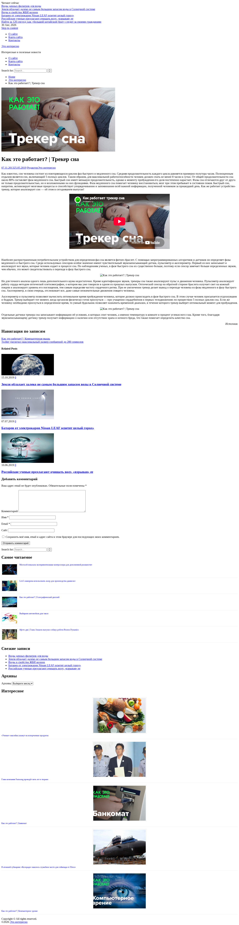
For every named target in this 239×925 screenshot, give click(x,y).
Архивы (6, 683)
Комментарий (9, 511)
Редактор (32, 167)
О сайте (13, 34)
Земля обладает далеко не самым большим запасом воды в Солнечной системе (48, 9)
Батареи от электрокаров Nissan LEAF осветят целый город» (37, 15)
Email (5, 523)
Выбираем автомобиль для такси (33, 613)
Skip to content (9, 28)
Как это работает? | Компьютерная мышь (25, 338)
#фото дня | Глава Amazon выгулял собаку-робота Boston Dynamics (49, 630)
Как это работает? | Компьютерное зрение (19, 911)
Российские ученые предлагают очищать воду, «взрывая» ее (37, 18)
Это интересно (10, 46)
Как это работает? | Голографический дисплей (39, 597)
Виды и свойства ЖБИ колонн (19, 12)
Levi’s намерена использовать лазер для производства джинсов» (47, 581)
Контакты (14, 40)
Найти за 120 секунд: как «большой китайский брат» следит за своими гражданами (51, 21)
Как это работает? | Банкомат (14, 823)
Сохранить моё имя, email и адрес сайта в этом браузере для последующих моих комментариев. (63, 536)
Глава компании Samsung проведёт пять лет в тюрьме (24, 779)
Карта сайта (15, 37)
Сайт (4, 530)
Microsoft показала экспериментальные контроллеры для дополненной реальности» (55, 565)
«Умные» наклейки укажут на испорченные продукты (24, 735)
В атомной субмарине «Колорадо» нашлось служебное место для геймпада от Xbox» (38, 867)
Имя (5, 517)
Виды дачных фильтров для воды (21, 6)
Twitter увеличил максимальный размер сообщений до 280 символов (42, 341)
